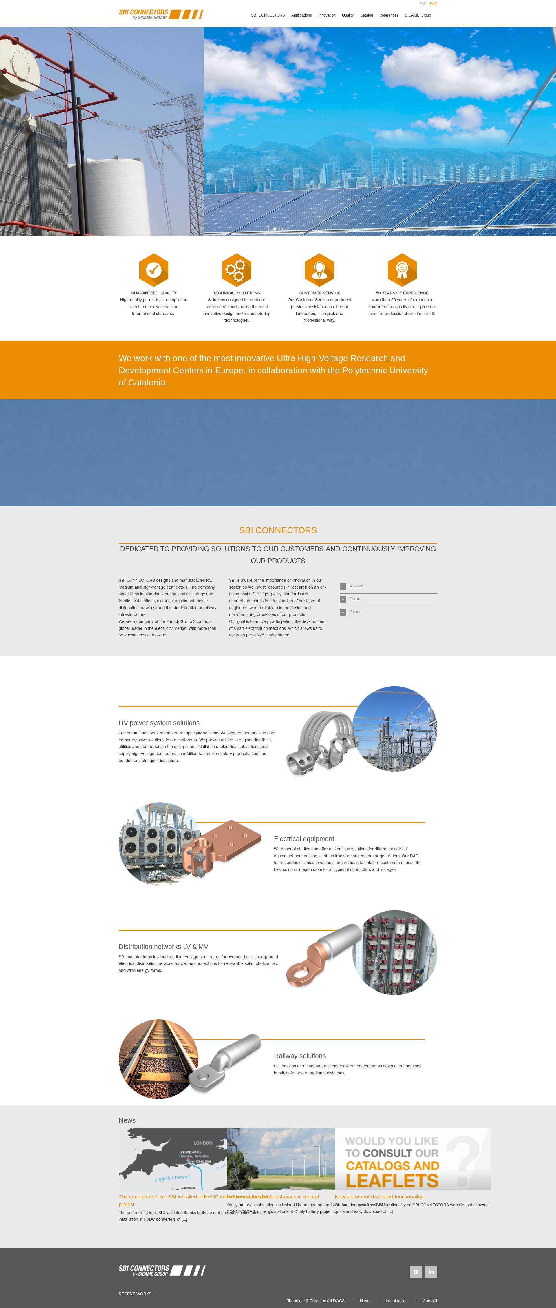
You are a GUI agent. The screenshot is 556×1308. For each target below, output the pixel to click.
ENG (433, 4)
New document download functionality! (379, 1197)
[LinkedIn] (431, 1272)
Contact (430, 1301)
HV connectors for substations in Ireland (273, 1197)
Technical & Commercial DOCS (316, 1301)
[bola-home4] (190, 1021)
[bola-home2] (190, 804)
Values (355, 612)
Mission (356, 587)
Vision (354, 599)
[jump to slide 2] (275, 229)
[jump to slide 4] (287, 229)
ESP (422, 4)
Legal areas (396, 1301)
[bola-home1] (361, 688)
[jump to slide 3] (281, 229)
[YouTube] (416, 1272)
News (365, 1301)
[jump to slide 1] (268, 229)
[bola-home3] (361, 912)
